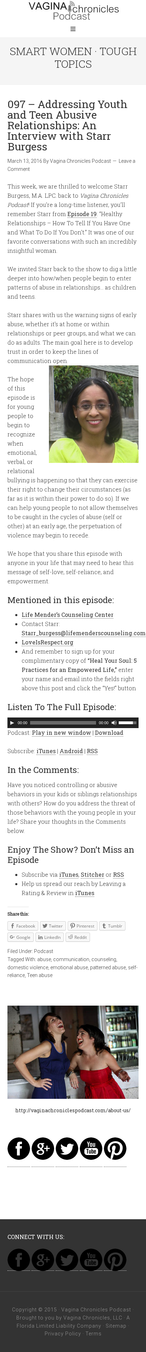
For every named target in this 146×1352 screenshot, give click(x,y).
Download (109, 732)
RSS (92, 751)
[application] (73, 722)
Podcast (43, 951)
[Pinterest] (115, 1163)
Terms (93, 1333)
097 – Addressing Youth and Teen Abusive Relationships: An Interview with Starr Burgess (67, 125)
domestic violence (27, 967)
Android (71, 751)
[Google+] (43, 1163)
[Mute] (114, 723)
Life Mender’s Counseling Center (67, 614)
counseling (103, 959)
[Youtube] (91, 1163)
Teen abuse (39, 975)
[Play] (12, 723)
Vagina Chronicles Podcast (73, 10)
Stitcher (92, 874)
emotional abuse (69, 967)
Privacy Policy (63, 1333)
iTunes (46, 751)
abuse (44, 959)
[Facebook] (18, 1163)
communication (71, 959)
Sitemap (116, 1326)
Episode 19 (82, 214)
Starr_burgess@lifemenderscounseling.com (84, 633)
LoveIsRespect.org (47, 642)
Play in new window (61, 732)
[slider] (129, 722)
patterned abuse (108, 967)
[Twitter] (67, 1163)
